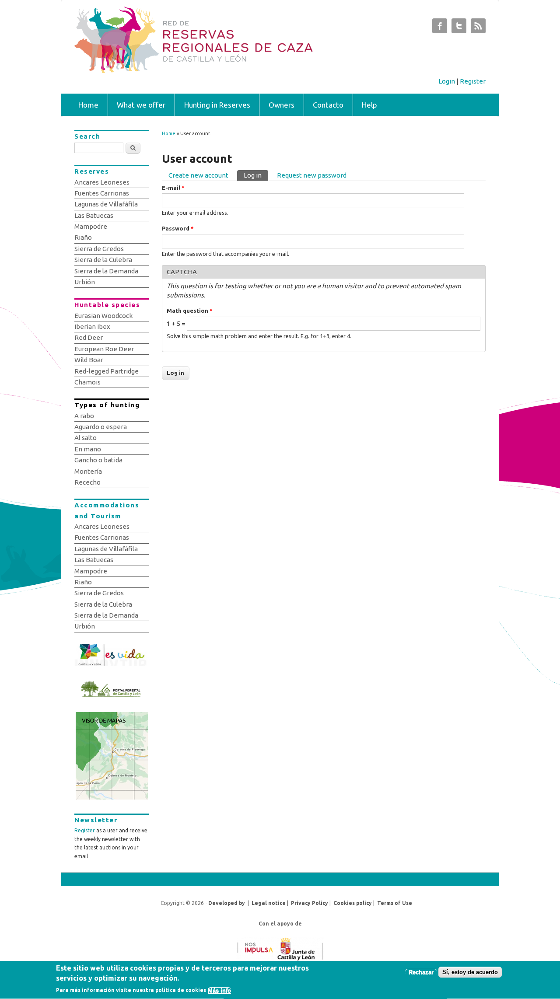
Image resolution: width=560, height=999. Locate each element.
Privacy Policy (309, 903)
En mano (87, 449)
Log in (256, 175)
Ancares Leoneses (102, 182)
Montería (88, 471)
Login (446, 81)
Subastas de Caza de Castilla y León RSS (478, 28)
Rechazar (421, 972)
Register (473, 81)
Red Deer (88, 337)
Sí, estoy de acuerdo (470, 972)
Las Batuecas (93, 215)
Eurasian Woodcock (103, 315)
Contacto (328, 105)
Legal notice (269, 903)
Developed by (226, 903)
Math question (190, 310)
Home (88, 105)
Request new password (311, 175)
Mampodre (90, 226)
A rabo (84, 415)
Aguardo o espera (100, 426)
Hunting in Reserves (217, 105)
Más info (219, 990)
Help (369, 105)
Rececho (87, 482)
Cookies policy (352, 903)
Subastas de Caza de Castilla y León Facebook (439, 28)
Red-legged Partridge (106, 371)
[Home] (235, 71)
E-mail (173, 188)
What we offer (141, 105)
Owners (281, 105)
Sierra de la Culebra (103, 259)
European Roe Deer (104, 349)
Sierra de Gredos (99, 248)
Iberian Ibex (92, 326)
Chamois (87, 382)
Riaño (83, 237)
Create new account (198, 175)
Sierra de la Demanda (106, 271)
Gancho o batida (98, 460)
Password (178, 228)
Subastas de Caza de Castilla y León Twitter (459, 28)
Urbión (84, 282)
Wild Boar (88, 359)
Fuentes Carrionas (101, 193)
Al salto (85, 437)
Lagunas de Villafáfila (106, 204)
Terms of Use (394, 903)
